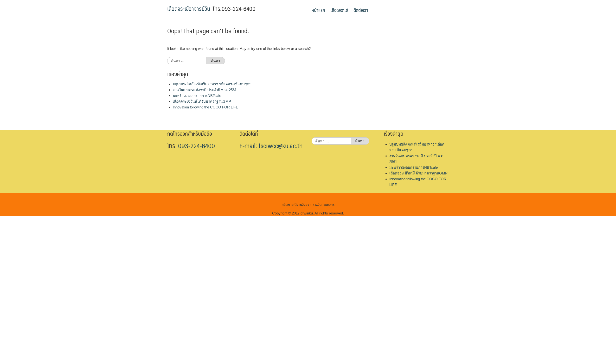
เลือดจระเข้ (339, 10)
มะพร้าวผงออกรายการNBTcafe (197, 95)
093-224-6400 (196, 145)
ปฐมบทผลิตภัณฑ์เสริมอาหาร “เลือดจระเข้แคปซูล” (211, 84)
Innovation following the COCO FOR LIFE (205, 107)
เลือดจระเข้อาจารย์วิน (188, 8)
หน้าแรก (318, 10)
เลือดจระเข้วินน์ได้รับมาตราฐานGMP (202, 101)
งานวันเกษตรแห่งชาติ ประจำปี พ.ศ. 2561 (205, 90)
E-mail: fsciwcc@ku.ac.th (270, 145)
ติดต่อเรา (360, 10)
